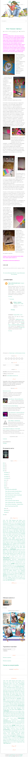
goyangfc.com (21, 327)
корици (15, 543)
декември (6, 472)
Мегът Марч (18, 552)
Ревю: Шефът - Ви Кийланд (14, 420)
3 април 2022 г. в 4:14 (17, 314)
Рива (22, 563)
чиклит (17, 577)
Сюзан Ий (8, 573)
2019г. (7, 520)
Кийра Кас (19, 540)
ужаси (8, 574)
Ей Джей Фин (10, 535)
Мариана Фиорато (22, 550)
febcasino (22, 322)
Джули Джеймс (14, 532)
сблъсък (10, 569)
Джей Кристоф (15, 528)
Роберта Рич (14, 565)
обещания (4, 554)
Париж (17, 554)
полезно (23, 556)
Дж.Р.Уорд (4, 528)
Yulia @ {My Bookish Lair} (14, 283)
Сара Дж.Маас (6, 569)
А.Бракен (14, 520)
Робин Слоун (19, 565)
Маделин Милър (22, 549)
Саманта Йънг (22, 567)
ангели (12, 523)
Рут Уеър (11, 729)
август (5, 480)
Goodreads (5, 438)
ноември (6, 474)
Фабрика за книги (17, 574)
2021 (4, 463)
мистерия (5, 553)
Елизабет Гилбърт (6, 536)
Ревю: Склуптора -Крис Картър (12, 500)
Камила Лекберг (19, 539)
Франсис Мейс (20, 576)
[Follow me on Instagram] (19, 358)
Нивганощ (15, 553)
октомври (6, 476)
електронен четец (22, 535)
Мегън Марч (12, 552)
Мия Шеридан (10, 553)
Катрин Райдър (8, 540)
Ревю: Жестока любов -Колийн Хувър (13, 491)
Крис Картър (13, 544)
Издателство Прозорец (20, 538)
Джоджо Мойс (19, 531)
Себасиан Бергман (15, 569)
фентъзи (5, 576)
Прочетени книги (7, 391)
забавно (9, 538)
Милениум (23, 552)
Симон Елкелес (13, 570)
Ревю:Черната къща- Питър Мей (12, 493)
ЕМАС (11, 536)
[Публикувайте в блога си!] (4, 265)
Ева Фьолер (18, 534)
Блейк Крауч (5, 524)
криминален (6, 544)
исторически (5, 539)
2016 (4, 514)
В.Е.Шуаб (19, 524)
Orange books (19, 741)
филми (15, 576)
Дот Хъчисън (19, 532)
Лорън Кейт (16, 547)
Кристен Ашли (18, 544)
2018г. (4, 520)
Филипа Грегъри (11, 576)
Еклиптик (16, 535)
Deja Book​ (17, 578)
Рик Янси (9, 565)
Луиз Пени (22, 547)
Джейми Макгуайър (21, 528)
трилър (5, 574)
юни (5, 484)
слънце (18, 570)
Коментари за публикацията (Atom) (17, 353)
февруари (6, 510)
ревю (13, 563)
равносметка (9, 562)
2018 (4, 468)
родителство (8, 566)
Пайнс (8, 554)
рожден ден (12, 566)
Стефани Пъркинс (6, 572)
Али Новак (9, 521)
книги (16, 268)
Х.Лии (24, 576)
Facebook (5, 443)
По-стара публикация (20, 273)
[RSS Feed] (22, 358)
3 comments (22, 31)
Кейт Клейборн (14, 540)
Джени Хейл (11, 529)
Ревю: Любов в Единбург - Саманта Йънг (14, 504)
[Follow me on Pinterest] (14, 358)
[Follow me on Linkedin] (16, 358)
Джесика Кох (6, 531)
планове (16, 556)
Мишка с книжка (8, 31)
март (5, 508)
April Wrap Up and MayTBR (11, 489)
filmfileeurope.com (19, 319)
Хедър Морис (5, 577)
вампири (23, 524)
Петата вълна (22, 554)
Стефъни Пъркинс (14, 571)
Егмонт (23, 534)
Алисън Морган (21, 521)
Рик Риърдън (6, 726)
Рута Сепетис (8, 567)
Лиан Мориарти (17, 708)
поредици (12, 557)
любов (9, 549)
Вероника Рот (5, 525)
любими (19, 268)
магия (17, 549)
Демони (12, 527)
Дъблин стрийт (11, 534)
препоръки (23, 557)
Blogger (21, 754)
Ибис (13, 538)
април (5, 487)
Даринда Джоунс (6, 527)
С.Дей (12, 567)
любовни (13, 549)
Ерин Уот (23, 536)
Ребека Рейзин (8, 563)
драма (24, 532)
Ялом (14, 578)
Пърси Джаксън (10, 560)
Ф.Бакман (12, 574)
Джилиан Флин (12, 531)
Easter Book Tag (8, 498)
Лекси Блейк (19, 546)
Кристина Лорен (17, 706)
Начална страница (7, 657)
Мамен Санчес (6, 550)
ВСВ (13, 525)
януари (5, 512)
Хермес (9, 577)
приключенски (7, 559)
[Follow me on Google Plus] (11, 358)
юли (5, 482)
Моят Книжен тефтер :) (14, 29)
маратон (11, 550)
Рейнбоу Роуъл (18, 563)
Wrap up (12, 580)
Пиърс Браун (11, 556)
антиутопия (19, 523)
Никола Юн (20, 553)
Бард (24, 523)
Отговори (12, 299)
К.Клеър (13, 539)
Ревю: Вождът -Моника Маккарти (15, 399)
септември (6, 478)
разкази (13, 562)
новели (24, 553)
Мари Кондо (15, 550)
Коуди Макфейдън (21, 543)
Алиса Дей (15, 521)
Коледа (19, 542)
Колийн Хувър (6, 543)
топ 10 (23, 573)
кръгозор (13, 546)
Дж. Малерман (17, 527)
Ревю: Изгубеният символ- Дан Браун (13, 495)
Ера (19, 536)
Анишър (15, 523)
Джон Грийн (8, 532)
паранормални (13, 554)
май (5, 485)
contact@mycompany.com (12, 375)
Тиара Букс (17, 573)
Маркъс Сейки (6, 552)
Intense (20, 578)
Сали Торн (16, 567)
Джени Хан (5, 529)
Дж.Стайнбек (9, 528)
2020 (4, 465)
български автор (13, 524)
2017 (4, 470)
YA (14, 580)
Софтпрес (23, 570)
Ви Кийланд (10, 525)
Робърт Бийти (6, 728)
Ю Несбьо (20, 577)
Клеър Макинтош (6, 542)
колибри (23, 542)
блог (9, 524)
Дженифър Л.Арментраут (19, 529)
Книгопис (15, 542)
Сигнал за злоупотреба (11, 665)
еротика (5, 538)
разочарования (19, 562)
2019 (4, 466)
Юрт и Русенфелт (9, 578)
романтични (20, 566)
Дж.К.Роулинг (23, 527)
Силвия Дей (5, 570)
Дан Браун (23, 525)
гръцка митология (17, 525)
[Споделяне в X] (6, 265)
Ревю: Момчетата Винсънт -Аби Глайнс (11, 428)
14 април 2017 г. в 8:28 (18, 303)
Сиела (23, 569)
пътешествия (17, 560)
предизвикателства (18, 557)
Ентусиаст (15, 536)
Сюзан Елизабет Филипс (15, 735)
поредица (6, 558)
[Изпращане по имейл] (3, 265)
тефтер (23, 268)
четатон (13, 577)
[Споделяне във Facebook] (7, 265)
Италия (10, 539)
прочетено (14, 559)
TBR (8, 580)
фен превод (22, 574)
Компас (11, 543)
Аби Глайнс (19, 520)
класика (23, 540)
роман (15, 566)
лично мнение (11, 547)
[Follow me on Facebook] (6, 358)
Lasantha (20, 755)
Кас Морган (16, 701)
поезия (20, 556)
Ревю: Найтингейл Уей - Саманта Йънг (13, 502)
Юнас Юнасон (19, 740)
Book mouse (14, 2)
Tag (6, 580)
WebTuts (10, 755)
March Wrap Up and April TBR (11, 506)
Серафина (20, 569)
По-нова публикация (8, 273)
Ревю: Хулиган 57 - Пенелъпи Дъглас (16, 412)
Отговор (10, 296)
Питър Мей (5, 556)
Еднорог (4, 535)
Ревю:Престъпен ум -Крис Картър (10, 405)
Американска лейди (7, 523)
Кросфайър (8, 546)
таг (11, 573)
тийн (20, 573)
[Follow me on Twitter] (8, 358)
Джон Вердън (15, 693)
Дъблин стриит (5, 533)
